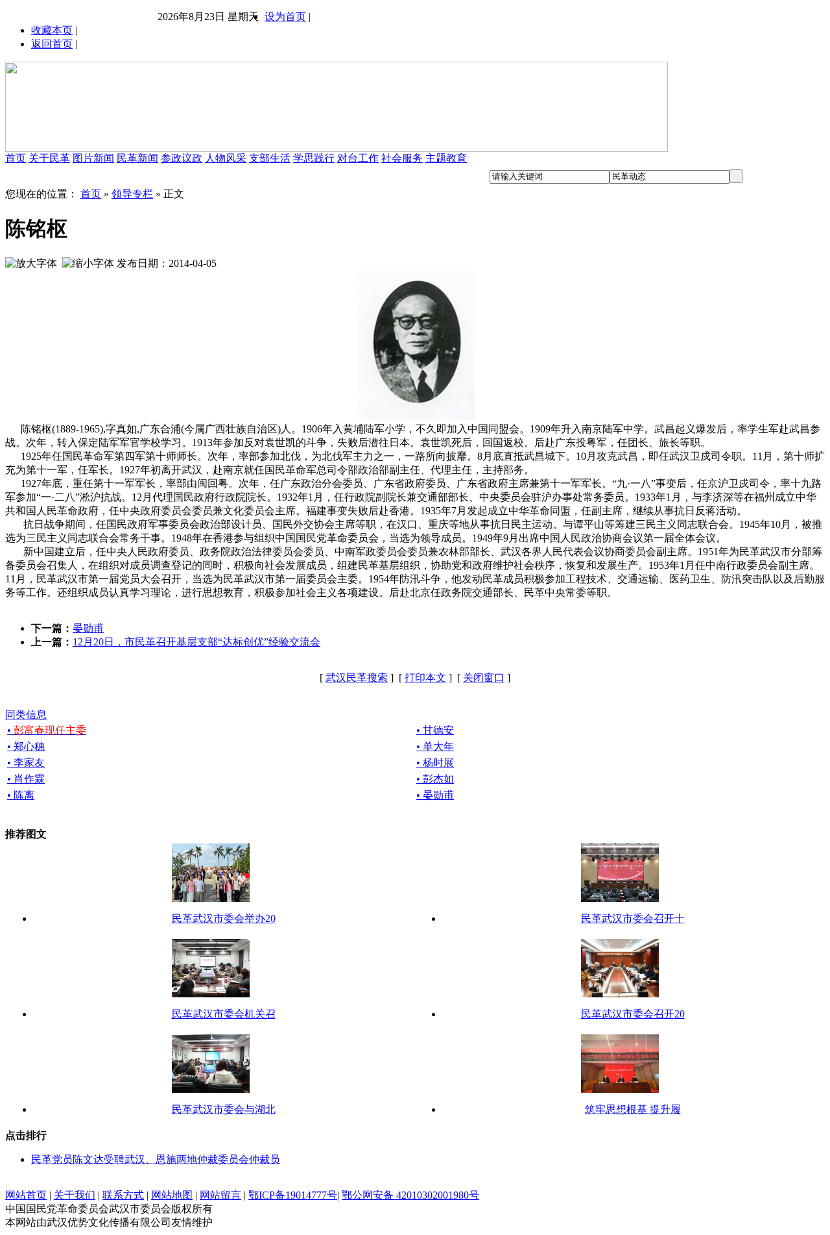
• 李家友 (26, 762)
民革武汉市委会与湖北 (224, 1109)
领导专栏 (132, 193)
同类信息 (26, 714)
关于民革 (49, 158)
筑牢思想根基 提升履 (633, 1109)
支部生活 (269, 158)
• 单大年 (435, 746)
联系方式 (123, 1195)
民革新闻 (137, 158)
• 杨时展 (435, 762)
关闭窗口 (483, 677)
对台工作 (358, 158)
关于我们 (74, 1195)
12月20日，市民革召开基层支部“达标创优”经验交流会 (196, 641)
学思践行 (314, 158)
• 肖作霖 (26, 778)
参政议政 (181, 158)
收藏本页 (52, 30)
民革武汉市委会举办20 (224, 918)
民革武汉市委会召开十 (633, 918)
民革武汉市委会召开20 (633, 1013)
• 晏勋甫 (435, 795)
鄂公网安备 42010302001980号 (410, 1195)
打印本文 (425, 677)
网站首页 (26, 1195)
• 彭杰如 (435, 778)
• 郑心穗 (26, 746)
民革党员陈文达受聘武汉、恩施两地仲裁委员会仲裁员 (155, 1159)
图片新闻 (93, 158)
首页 (15, 158)
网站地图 (172, 1195)
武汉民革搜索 (357, 677)
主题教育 (446, 158)
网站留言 (220, 1195)
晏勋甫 (88, 628)
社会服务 (402, 158)
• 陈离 (20, 795)
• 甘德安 (435, 730)
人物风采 (225, 158)
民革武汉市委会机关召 (224, 1013)
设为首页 (285, 16)
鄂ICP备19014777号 (292, 1195)
